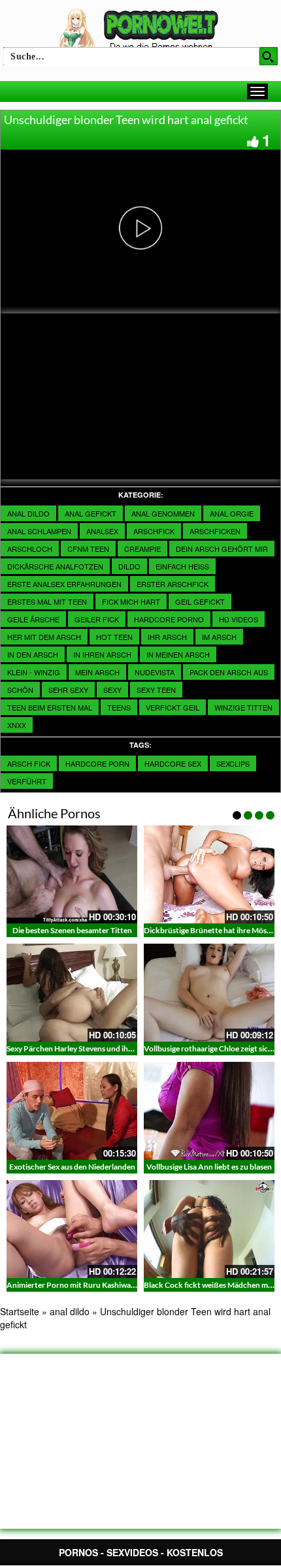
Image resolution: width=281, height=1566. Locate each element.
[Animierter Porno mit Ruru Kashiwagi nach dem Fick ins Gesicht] (72, 1229)
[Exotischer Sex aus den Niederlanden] (72, 1111)
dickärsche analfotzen (55, 566)
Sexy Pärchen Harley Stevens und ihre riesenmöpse (93, 1048)
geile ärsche (33, 619)
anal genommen (163, 513)
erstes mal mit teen (47, 601)
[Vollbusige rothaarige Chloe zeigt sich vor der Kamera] (209, 993)
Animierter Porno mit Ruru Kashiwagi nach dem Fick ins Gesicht (117, 1285)
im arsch (219, 636)
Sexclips (233, 763)
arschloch (29, 548)
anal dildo (28, 513)
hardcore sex (172, 763)
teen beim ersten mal (49, 707)
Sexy (112, 689)
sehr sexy (68, 689)
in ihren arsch (102, 654)
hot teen (114, 636)
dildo (129, 566)
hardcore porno (169, 619)
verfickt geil (172, 707)
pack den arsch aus (229, 672)
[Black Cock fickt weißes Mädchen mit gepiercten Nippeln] (209, 1229)
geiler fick (96, 619)
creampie (142, 548)
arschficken (215, 531)
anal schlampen (39, 531)
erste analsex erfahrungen (64, 584)
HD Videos (238, 619)
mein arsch (97, 672)
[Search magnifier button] (268, 56)
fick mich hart (131, 601)
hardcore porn (97, 763)
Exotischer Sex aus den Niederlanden (72, 1167)
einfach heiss (182, 566)
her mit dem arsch (44, 636)
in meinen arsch (178, 654)
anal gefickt (90, 513)
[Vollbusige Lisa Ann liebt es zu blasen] (209, 1111)
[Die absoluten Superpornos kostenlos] (140, 30)
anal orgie (232, 513)
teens (119, 707)
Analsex (102, 531)
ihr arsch (167, 636)
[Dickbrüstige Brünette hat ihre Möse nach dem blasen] (209, 874)
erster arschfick (172, 584)
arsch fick (28, 763)
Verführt (26, 781)
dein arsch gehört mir (222, 548)
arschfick (153, 531)
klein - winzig (33, 672)
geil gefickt (200, 601)
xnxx (16, 725)
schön (20, 689)
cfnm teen (88, 548)
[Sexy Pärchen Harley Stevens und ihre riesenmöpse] (72, 993)
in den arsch (32, 654)
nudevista (154, 672)
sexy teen (156, 689)
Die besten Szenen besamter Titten (72, 930)
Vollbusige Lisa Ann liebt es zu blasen (209, 1167)
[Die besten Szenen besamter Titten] (72, 874)
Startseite (19, 1311)
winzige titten (243, 707)
